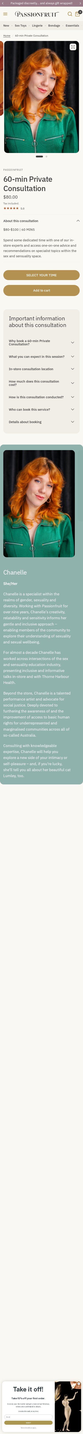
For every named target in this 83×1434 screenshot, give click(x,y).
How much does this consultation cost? (34, 383)
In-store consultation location (31, 369)
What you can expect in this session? (36, 356)
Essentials (72, 25)
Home (6, 35)
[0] (77, 14)
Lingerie (37, 25)
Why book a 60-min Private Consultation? (29, 342)
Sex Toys (20, 25)
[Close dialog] (78, 1383)
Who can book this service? (29, 409)
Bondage (54, 25)
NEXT (28, 1423)
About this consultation (20, 221)
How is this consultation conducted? (36, 397)
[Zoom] (72, 47)
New (6, 25)
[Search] (70, 14)
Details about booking (25, 422)
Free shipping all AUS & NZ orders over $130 (41, 3)
